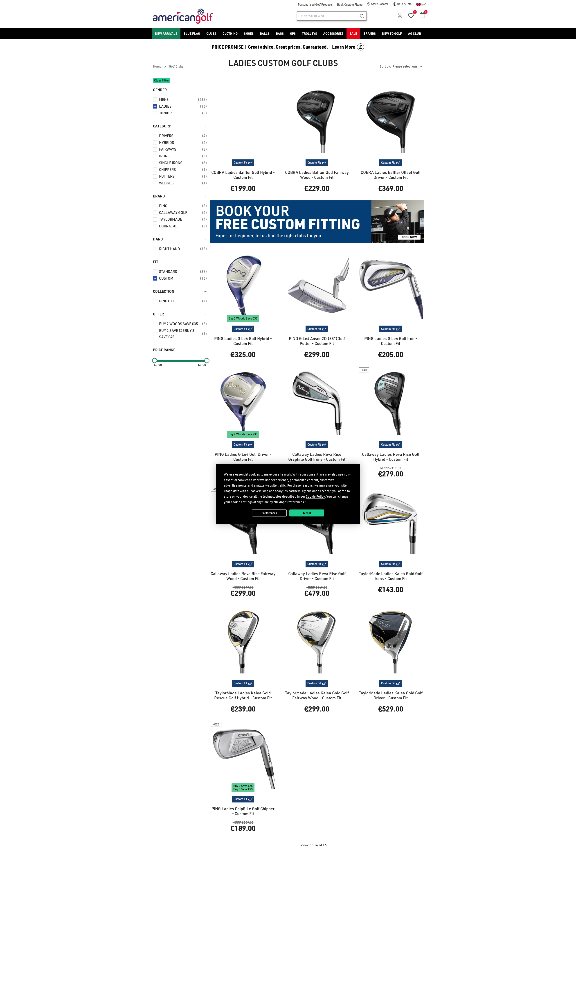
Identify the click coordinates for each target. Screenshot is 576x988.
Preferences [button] (295, 502)
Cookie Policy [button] (315, 496)
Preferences (269, 512)
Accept (307, 512)
